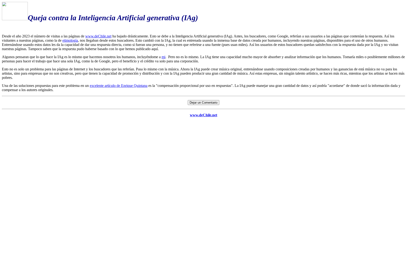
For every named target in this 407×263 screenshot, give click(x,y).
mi (163, 57)
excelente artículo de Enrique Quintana (118, 86)
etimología (70, 40)
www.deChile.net (98, 36)
